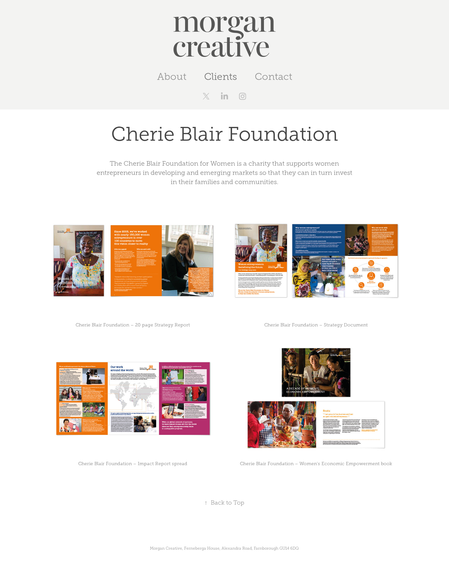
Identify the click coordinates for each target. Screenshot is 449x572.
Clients (220, 76)
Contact (273, 76)
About (171, 76)
